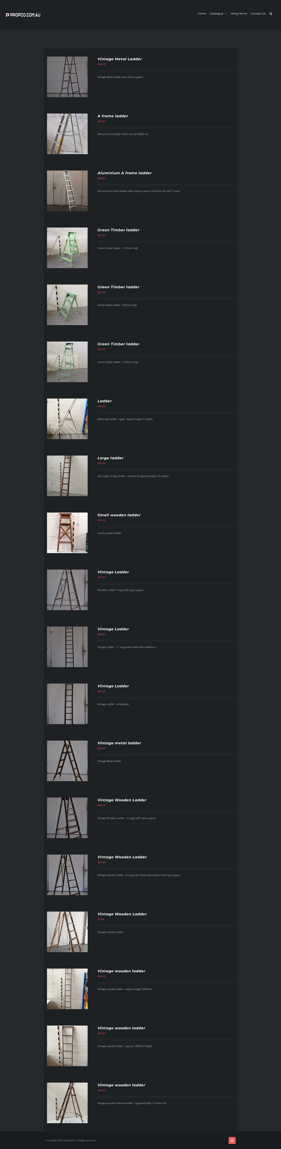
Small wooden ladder (119, 515)
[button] (271, 13)
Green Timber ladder (118, 230)
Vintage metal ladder (119, 743)
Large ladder (110, 458)
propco (71, 1140)
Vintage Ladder (113, 572)
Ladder (105, 401)
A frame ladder (113, 116)
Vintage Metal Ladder (120, 59)
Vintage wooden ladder (121, 971)
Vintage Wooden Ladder (122, 800)
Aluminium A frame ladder (125, 173)
